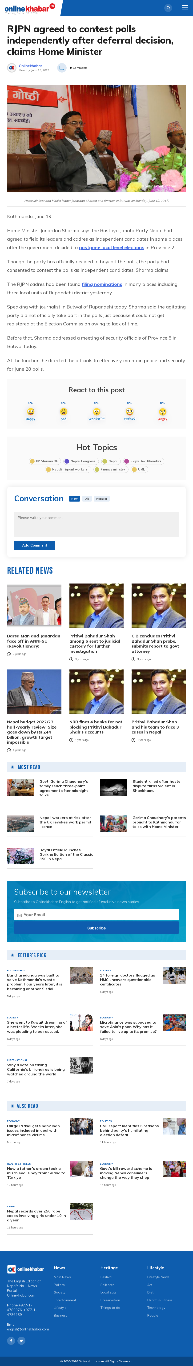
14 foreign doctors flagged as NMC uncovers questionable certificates (127, 979)
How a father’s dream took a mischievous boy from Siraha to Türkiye (36, 1173)
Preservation (110, 1300)
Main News (62, 1277)
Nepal (113, 461)
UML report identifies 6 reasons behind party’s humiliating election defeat (129, 1130)
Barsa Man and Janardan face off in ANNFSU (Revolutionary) (33, 641)
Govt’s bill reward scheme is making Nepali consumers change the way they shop (126, 1173)
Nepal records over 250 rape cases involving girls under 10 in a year (36, 1215)
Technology (156, 1307)
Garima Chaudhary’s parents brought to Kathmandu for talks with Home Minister (159, 822)
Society (59, 1292)
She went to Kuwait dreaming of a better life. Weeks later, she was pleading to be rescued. (37, 1027)
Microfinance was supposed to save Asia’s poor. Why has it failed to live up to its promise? (128, 1027)
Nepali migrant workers (70, 469)
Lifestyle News (158, 1277)
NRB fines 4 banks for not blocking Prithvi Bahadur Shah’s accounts (95, 727)
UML (141, 469)
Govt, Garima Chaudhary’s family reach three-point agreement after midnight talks (64, 788)
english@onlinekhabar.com (28, 1329)
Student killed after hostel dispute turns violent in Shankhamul (157, 786)
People (152, 1315)
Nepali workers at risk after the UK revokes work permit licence (65, 822)
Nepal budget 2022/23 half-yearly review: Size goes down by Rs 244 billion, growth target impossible (31, 732)
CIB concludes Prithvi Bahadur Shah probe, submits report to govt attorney (155, 643)
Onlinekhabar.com (21, 1295)
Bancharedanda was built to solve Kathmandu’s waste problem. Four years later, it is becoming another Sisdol (34, 982)
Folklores (107, 1285)
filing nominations (102, 284)
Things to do (110, 1307)
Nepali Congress (83, 461)
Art (149, 1285)
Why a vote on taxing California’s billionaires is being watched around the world (36, 1069)
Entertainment (65, 1300)
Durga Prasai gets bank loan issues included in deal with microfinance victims (33, 1130)
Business (60, 1315)
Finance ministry (113, 469)
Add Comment (34, 545)
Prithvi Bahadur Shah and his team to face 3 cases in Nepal (155, 727)
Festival (106, 1277)
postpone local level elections (111, 247)
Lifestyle (60, 1307)
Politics (59, 1285)
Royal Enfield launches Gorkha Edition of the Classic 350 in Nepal (66, 854)
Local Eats (109, 1292)
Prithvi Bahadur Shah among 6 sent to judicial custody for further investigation (94, 643)
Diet (150, 1292)
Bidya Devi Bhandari (145, 461)
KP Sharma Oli (46, 461)
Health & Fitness (160, 1300)
